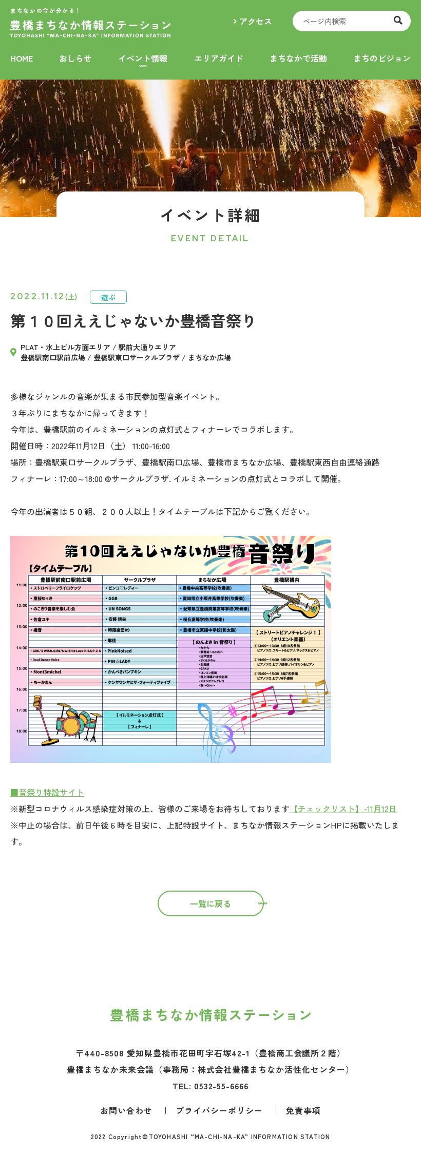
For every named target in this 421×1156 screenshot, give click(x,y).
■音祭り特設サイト (47, 792)
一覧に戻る (210, 903)
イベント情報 (142, 58)
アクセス (255, 21)
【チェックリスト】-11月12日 (343, 808)
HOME (21, 58)
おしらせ (75, 58)
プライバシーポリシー (219, 1110)
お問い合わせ (126, 1110)
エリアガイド (218, 58)
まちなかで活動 (298, 58)
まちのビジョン (382, 58)
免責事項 (303, 1110)
